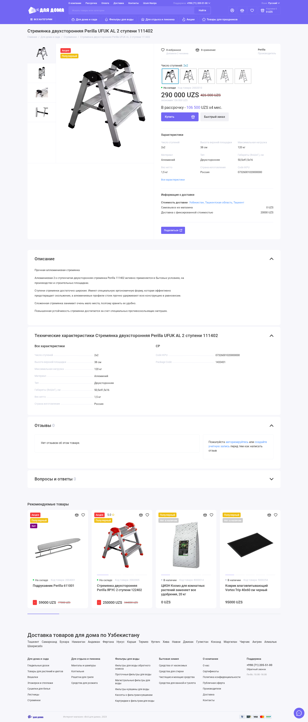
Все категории (43, 19)
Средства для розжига (84, 683)
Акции (191, 19)
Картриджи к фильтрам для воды (134, 700)
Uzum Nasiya (149, 3)
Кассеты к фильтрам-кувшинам (133, 694)
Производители (212, 688)
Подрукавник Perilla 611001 (53, 585)
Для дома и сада (86, 19)
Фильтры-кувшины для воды (132, 689)
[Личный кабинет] (232, 10)
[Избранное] (252, 10)
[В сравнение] (76, 515)
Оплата (105, 3)
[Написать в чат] (299, 713)
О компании (74, 3)
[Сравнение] (242, 10)
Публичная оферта (214, 683)
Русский (269, 3)
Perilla (261, 49)
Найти (202, 10)
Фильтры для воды (121, 19)
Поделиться (171, 230)
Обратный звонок (256, 669)
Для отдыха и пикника (160, 19)
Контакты (133, 3)
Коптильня (77, 671)
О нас (206, 665)
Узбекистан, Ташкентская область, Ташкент (216, 202)
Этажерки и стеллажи (40, 683)
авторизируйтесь (237, 442)
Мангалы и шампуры (83, 665)
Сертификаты (211, 671)
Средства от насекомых (173, 665)
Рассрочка (91, 3)
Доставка (119, 3)
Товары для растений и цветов (45, 671)
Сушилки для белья (38, 688)
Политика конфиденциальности (221, 677)
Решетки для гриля (82, 677)
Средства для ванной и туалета (177, 683)
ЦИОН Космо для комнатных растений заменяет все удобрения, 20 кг (183, 590)
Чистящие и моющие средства (177, 677)
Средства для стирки (171, 671)
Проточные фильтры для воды (133, 674)
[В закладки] (83, 515)
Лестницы (33, 694)
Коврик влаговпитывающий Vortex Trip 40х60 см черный (246, 588)
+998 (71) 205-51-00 (190, 3)
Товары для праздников (222, 19)
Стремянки (33, 700)
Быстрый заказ (214, 116)
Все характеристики (173, 179)
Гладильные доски (38, 665)
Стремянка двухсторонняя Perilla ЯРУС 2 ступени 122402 (119, 588)
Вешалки (32, 677)
